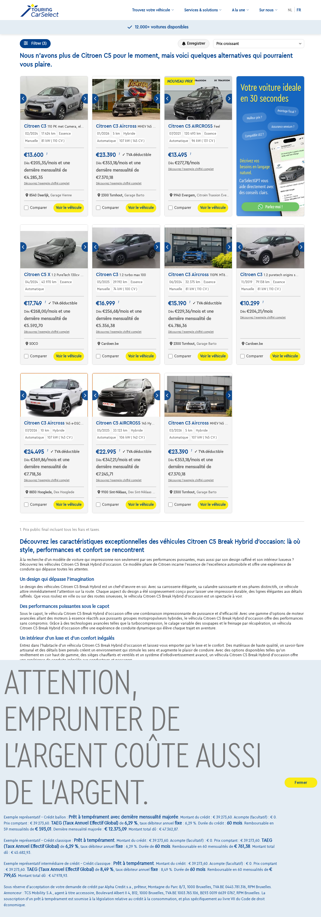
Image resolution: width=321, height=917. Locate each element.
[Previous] (23, 99)
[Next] (85, 99)
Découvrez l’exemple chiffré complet (46, 183)
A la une (238, 10)
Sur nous (266, 10)
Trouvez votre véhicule (151, 10)
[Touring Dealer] (41, 10)
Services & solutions (201, 10)
